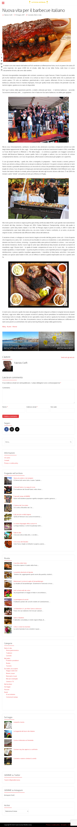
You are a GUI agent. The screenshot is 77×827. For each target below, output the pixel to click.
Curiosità (30, 15)
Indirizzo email (32, 407)
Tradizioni (9, 653)
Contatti (6, 460)
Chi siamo (7, 458)
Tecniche (9, 666)
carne (9, 327)
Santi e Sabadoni (19, 617)
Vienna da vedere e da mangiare (23, 478)
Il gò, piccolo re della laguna (22, 514)
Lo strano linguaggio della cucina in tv (25, 523)
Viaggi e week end (11, 671)
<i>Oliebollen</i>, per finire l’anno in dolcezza (27, 608)
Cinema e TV (10, 681)
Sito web (54, 407)
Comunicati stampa (12, 697)
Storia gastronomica (12, 650)
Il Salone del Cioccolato (21, 505)
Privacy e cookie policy (11, 463)
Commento (6, 388)
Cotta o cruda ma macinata (22, 627)
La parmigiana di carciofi (21, 599)
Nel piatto (7, 658)
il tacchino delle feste (20, 563)
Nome (5, 407)
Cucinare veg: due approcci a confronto (26, 749)
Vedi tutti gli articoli (68, 357)
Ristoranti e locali (11, 676)
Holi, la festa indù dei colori (22, 590)
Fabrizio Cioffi (8, 15)
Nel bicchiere (8, 684)
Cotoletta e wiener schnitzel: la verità (25, 758)
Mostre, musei (10, 673)
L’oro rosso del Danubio (21, 542)
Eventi (6, 692)
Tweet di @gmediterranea (12, 780)
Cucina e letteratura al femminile (23, 740)
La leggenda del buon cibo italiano (24, 731)
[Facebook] (6, 429)
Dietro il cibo (38, 15)
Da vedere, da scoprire (11, 668)
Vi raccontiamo (10, 694)
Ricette (8, 663)
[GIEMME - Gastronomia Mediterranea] (38, 2)
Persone (6, 689)
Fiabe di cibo (17, 532)
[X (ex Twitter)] (12, 429)
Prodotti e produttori (12, 660)
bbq (4, 327)
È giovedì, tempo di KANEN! (22, 496)
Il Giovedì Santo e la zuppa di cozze (24, 487)
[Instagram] (17, 429)
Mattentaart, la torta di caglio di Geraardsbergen (28, 581)
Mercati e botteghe (12, 679)
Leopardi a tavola (19, 722)
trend (15, 327)
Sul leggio (7, 687)
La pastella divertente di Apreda (23, 572)
